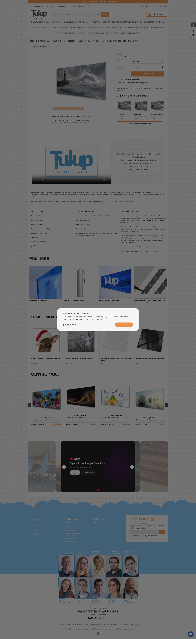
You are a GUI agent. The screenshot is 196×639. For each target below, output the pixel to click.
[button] (69, 325)
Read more (99, 319)
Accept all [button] (124, 325)
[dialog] (98, 319)
